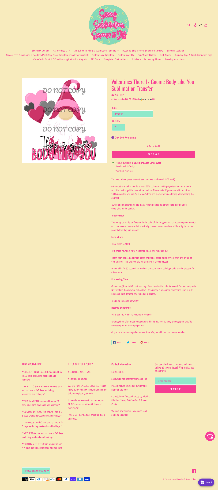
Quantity (116, 121)
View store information (124, 170)
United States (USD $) (35, 470)
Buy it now (153, 154)
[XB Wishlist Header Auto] (200, 25)
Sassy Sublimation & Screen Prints (182, 479)
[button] (133, 99)
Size (114, 108)
